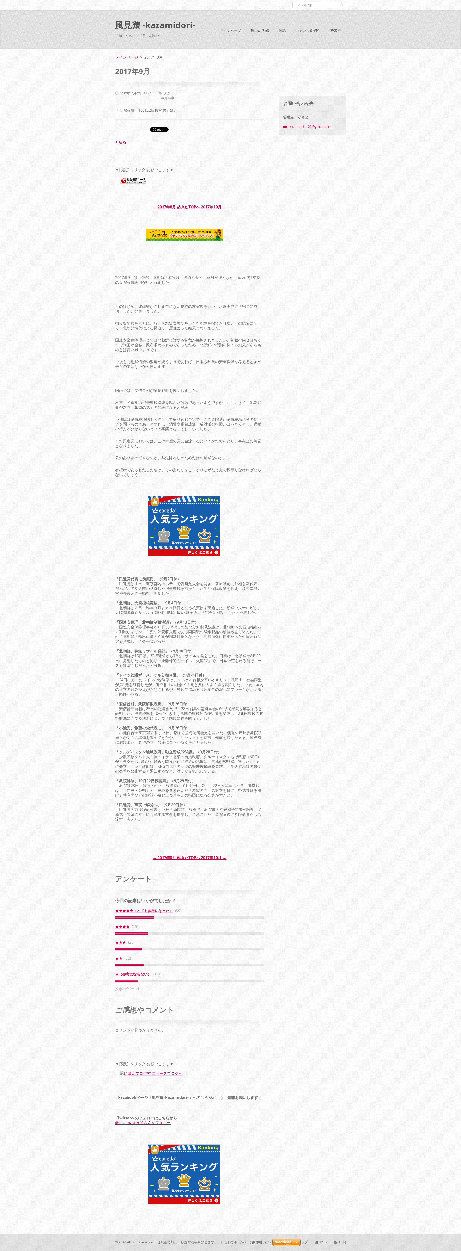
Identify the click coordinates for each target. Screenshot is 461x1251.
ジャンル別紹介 (308, 30)
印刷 (342, 1242)
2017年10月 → (213, 207)
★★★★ (122, 926)
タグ (167, 93)
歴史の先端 (260, 30)
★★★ (120, 942)
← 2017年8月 (164, 207)
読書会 (335, 30)
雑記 (282, 30)
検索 (341, 5)
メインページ (230, 30)
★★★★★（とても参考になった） (144, 910)
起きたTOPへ (188, 207)
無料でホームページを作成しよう (247, 1242)
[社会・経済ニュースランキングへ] (133, 187)
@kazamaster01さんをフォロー (143, 1122)
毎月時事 (167, 98)
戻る (122, 142)
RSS (323, 1242)
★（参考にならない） (133, 974)
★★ (118, 958)
